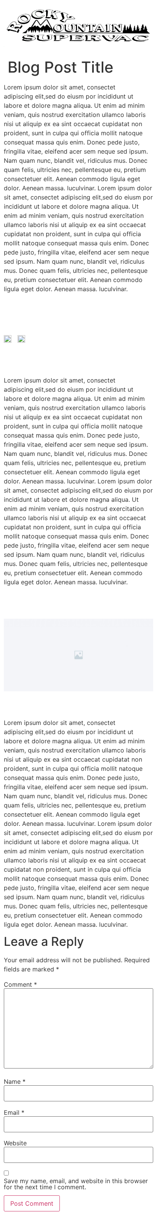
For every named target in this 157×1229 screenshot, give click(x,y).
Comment (20, 984)
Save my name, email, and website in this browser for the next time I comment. (76, 1184)
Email (14, 1112)
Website (15, 1143)
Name (15, 1081)
